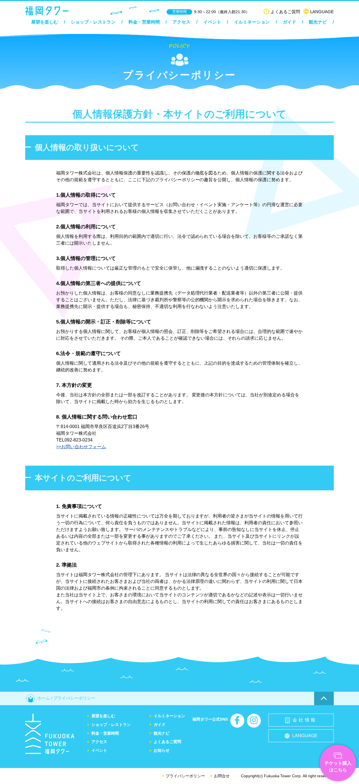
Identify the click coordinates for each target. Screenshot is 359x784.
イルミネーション (252, 22)
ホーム (43, 698)
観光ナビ (318, 22)
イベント (212, 22)
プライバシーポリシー (185, 776)
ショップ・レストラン (93, 22)
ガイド (289, 22)
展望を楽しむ (44, 22)
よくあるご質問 (285, 11)
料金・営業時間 (144, 22)
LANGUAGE (322, 11)
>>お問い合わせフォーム (81, 446)
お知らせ (161, 750)
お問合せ (222, 776)
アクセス (181, 22)
